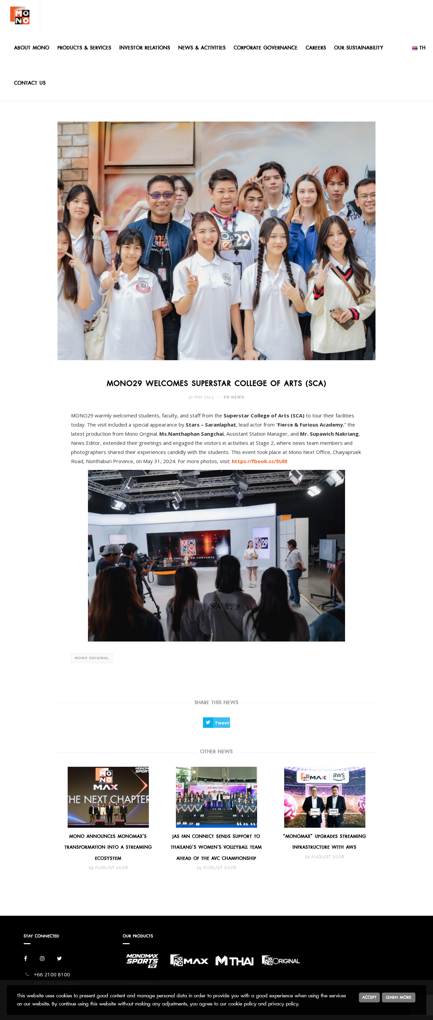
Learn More (398, 997)
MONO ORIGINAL (92, 658)
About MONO (31, 48)
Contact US (30, 83)
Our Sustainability (358, 48)
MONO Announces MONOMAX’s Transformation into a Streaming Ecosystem (108, 847)
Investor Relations (144, 48)
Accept (369, 997)
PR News (234, 397)
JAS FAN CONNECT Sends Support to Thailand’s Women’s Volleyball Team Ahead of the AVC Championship (216, 847)
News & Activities (202, 48)
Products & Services (84, 48)
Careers (316, 48)
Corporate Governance (266, 48)
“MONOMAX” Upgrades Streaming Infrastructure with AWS (324, 841)
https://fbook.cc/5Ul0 (259, 461)
